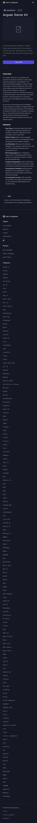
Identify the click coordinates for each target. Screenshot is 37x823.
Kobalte (5, 501)
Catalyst (6, 334)
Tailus (5, 714)
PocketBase (6, 796)
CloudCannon (7, 345)
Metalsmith (6, 540)
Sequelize (6, 789)
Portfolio (6, 618)
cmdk (4, 348)
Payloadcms (6, 608)
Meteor (5, 544)
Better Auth (7, 299)
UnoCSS (5, 739)
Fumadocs (6, 455)
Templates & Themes (9, 725)
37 (21, 10)
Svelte (5, 711)
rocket (5, 657)
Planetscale (7, 615)
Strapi (5, 693)
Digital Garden (8, 380)
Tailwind (6, 718)
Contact (5, 233)
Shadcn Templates (8, 253)
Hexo (4, 483)
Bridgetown (6, 320)
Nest (4, 558)
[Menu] (33, 2)
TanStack (6, 721)
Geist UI (6, 462)
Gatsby (5, 459)
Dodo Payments (7, 594)
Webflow (5, 760)
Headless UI (7, 480)
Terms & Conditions (8, 815)
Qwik (4, 629)
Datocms (5, 377)
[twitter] (18, 240)
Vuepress (6, 753)
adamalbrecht (10, 10)
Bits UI (5, 302)
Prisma (5, 622)
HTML (4, 491)
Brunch (5, 324)
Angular (5, 274)
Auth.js (5, 295)
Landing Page (7, 505)
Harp (4, 476)
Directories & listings (11, 384)
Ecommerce (6, 405)
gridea (5, 469)
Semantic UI (7, 672)
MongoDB (5, 554)
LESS (4, 515)
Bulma (4, 327)
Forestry (6, 441)
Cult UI (5, 366)
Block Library (7, 306)
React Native (7, 647)
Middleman (6, 547)
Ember (4, 416)
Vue (4, 750)
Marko (4, 530)
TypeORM (5, 785)
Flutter (5, 437)
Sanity (5, 665)
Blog (4, 309)
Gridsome (6, 473)
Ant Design (6, 281)
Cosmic (5, 359)
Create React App (8, 363)
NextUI (5, 576)
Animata (5, 277)
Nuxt (4, 583)
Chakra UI (6, 338)
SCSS (4, 668)
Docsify (5, 395)
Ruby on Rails (7, 636)
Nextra (5, 572)
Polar (4, 590)
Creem (4, 597)
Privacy (5, 811)
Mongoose (6, 792)
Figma (4, 423)
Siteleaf (6, 679)
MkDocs (5, 551)
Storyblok (6, 689)
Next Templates (7, 250)
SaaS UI (5, 661)
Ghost (4, 466)
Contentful (6, 352)
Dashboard (6, 373)
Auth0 (4, 292)
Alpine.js (6, 267)
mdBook (5, 537)
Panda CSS (6, 601)
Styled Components (9, 700)
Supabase (6, 704)
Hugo (4, 494)
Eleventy (6, 412)
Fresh (4, 448)
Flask (4, 430)
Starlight (6, 686)
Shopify (5, 675)
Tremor (5, 732)
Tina (4, 729)
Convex (5, 356)
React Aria (6, 643)
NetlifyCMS (6, 562)
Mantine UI (6, 526)
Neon (4, 782)
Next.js (5, 569)
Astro (4, 288)
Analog (5, 270)
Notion (5, 579)
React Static (7, 650)
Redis (4, 768)
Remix (4, 654)
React (4, 640)
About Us (5, 229)
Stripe (5, 697)
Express (5, 420)
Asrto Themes (7, 257)
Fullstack (6, 451)
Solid (4, 682)
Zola (4, 764)
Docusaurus (6, 402)
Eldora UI (6, 409)
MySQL (4, 775)
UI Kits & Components (10, 736)
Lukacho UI (6, 523)
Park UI (5, 604)
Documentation (7, 398)
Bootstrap (6, 317)
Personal (6, 611)
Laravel (5, 508)
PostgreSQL (6, 771)
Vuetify (5, 757)
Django (5, 391)
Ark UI (5, 285)
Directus (6, 388)
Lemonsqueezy (7, 512)
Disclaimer (6, 818)
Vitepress (6, 746)
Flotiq (5, 434)
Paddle (5, 586)
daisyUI (5, 370)
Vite (4, 743)
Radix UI (6, 633)
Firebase (6, 427)
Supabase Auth (7, 707)
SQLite (5, 778)
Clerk (4, 341)
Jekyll (5, 498)
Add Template (7, 225)
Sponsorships (7, 236)
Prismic (5, 626)
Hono (4, 487)
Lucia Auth (6, 519)
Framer (5, 444)
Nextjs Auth (7, 565)
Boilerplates (7, 313)
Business (6, 331)
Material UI (7, 533)
